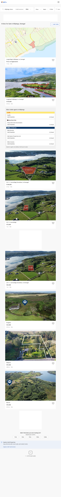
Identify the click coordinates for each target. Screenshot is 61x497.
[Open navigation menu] (58, 2)
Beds (44, 9)
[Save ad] (53, 60)
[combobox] (17, 9)
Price (37, 9)
